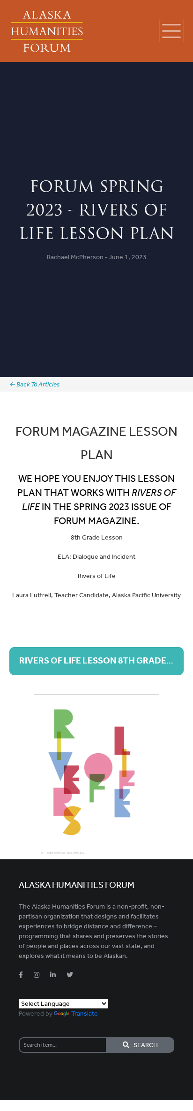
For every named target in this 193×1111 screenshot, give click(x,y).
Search (143, 1045)
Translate (84, 1014)
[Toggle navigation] (171, 31)
